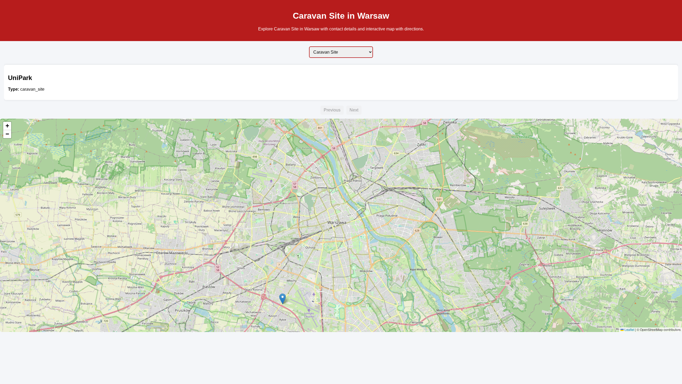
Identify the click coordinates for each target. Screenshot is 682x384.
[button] (282, 298)
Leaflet (629, 329)
